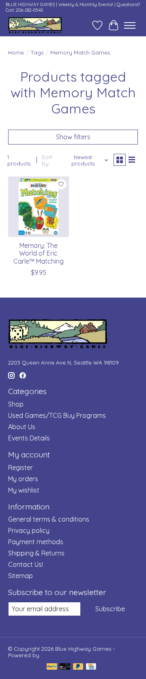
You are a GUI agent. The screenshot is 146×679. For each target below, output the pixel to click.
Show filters (73, 137)
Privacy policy (28, 530)
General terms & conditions (48, 519)
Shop (16, 404)
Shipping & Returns (36, 553)
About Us (21, 427)
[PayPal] (52, 667)
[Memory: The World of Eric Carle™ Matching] (38, 206)
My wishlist (23, 490)
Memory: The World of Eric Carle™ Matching (38, 253)
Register (20, 467)
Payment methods (35, 542)
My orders (23, 479)
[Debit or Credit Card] (65, 667)
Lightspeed (55, 655)
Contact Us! (25, 564)
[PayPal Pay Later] (78, 667)
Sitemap (20, 576)
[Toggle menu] (130, 25)
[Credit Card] (91, 667)
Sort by (47, 160)
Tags (37, 52)
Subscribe (110, 609)
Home (16, 52)
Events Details (29, 438)
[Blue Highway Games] (35, 25)
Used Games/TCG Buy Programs (57, 415)
